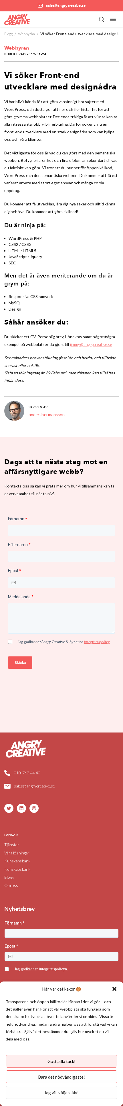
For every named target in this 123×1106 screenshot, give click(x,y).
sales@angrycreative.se (34, 785)
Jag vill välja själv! (61, 1092)
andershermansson (47, 414)
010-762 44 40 (27, 772)
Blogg (8, 34)
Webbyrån (26, 34)
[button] (114, 989)
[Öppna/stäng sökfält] (101, 19)
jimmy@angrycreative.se (91, 344)
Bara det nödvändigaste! (61, 1077)
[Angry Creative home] (17, 19)
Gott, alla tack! (61, 1061)
